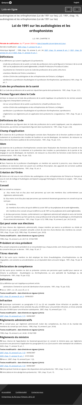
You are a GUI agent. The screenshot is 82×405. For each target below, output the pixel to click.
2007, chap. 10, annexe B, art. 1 (56, 50)
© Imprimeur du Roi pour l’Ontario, (18, 397)
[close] (77, 9)
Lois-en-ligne (10, 9)
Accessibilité (6, 392)
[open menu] (68, 9)
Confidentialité (21, 392)
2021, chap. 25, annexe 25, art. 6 (12, 296)
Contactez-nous (37, 392)
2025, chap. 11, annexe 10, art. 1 (30, 47)
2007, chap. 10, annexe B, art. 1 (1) (12, 316)
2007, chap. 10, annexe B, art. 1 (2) (12, 353)
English (76, 2)
